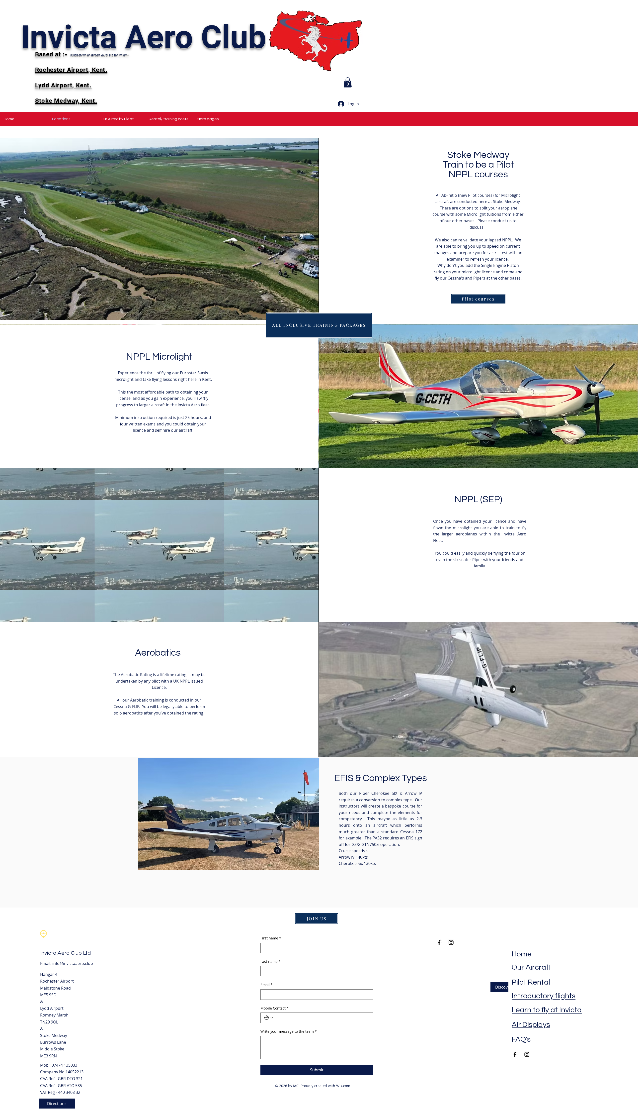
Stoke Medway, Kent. (66, 100)
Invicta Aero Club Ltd (65, 953)
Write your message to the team (288, 1031)
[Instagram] (527, 1054)
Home (522, 954)
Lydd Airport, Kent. (63, 85)
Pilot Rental (531, 982)
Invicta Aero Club (143, 37)
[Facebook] (515, 1054)
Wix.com (343, 1085)
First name (270, 938)
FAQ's (521, 1039)
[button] (347, 82)
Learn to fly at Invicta (547, 1010)
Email (266, 984)
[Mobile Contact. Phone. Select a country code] (269, 1018)
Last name (270, 961)
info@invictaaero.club (72, 963)
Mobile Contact (274, 1008)
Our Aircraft (531, 967)
